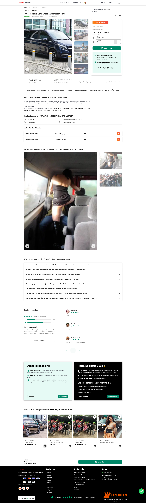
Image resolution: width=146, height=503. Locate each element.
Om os (75, 487)
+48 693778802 (108, 472)
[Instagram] (20, 488)
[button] (94, 38)
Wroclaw (49, 480)
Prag (48, 485)
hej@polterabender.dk (110, 475)
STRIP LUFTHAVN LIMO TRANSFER (52, 110)
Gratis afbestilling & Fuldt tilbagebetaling (84, 479)
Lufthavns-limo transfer (107, 442)
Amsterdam (50, 487)
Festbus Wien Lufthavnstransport (80, 443)
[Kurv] (119, 3)
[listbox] (81, 46)
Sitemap (76, 489)
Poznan (49, 482)
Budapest (49, 490)
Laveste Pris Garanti (79, 482)
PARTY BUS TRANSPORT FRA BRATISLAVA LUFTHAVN (68, 108)
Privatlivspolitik (78, 475)
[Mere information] (85, 134)
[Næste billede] (68, 69)
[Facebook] (27, 488)
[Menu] (125, 3)
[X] (23, 488)
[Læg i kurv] (44, 417)
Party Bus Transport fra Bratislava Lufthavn (56, 443)
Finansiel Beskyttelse (79, 484)
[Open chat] (141, 491)
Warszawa (49, 477)
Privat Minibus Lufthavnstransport (30, 443)
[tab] (31, 90)
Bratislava (26, 7)
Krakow (49, 472)
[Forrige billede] (27, 69)
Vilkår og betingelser (79, 472)
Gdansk (49, 475)
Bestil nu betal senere (80, 477)
